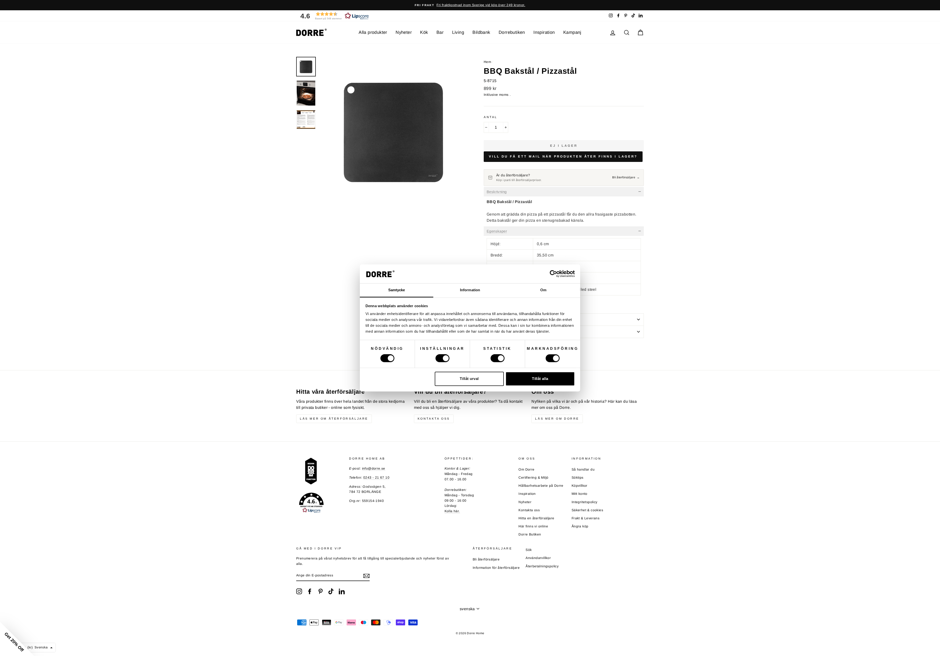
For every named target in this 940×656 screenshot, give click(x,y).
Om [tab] (543, 290)
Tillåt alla (540, 379)
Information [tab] (470, 290)
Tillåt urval (469, 379)
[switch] (442, 358)
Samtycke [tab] (396, 290)
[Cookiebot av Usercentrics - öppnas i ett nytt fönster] (553, 274)
